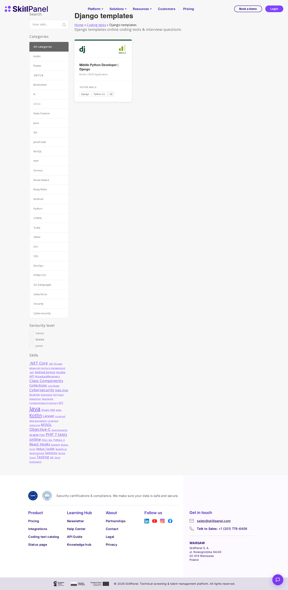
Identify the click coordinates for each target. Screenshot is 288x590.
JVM (52, 410)
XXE (52, 457)
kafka (59, 410)
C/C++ (37, 104)
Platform (94, 9)
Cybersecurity (42, 313)
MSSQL (46, 424)
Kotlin (37, 56)
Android (38, 199)
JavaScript (40, 142)
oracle (34, 435)
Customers (166, 9)
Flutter (37, 65)
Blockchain (40, 84)
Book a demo (248, 8)
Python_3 (59, 440)
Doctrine (34, 394)
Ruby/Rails (40, 189)
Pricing (188, 9)
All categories (43, 46)
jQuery (45, 410)
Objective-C (40, 429)
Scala (37, 227)
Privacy (111, 544)
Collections (38, 385)
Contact (112, 529)
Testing (43, 457)
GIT (61, 403)
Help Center (76, 529)
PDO (42, 435)
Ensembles (46, 394)
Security (39, 303)
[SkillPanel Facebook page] (170, 521)
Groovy (38, 170)
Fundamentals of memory (43, 403)
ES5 (55, 394)
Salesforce (40, 294)
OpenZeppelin (60, 430)
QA (35, 132)
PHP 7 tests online (48, 437)
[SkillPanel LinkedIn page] (146, 521)
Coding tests (96, 25)
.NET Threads (55, 363)
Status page (37, 544)
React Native (41, 180)
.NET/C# (38, 75)
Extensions (47, 399)
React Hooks (39, 444)
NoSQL (38, 151)
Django (85, 94)
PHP (36, 161)
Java (36, 123)
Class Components (46, 380)
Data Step (61, 390)
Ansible (60, 372)
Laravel (48, 416)
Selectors (51, 453)
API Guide (74, 537)
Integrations (37, 529)
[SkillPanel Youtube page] (154, 521)
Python (38, 208)
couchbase (54, 385)
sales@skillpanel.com (214, 521)
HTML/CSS (40, 275)
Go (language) (42, 284)
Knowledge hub (79, 544)
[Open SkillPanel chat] (277, 579)
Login (274, 8)
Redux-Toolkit (45, 449)
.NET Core (38, 363)
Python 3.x (99, 94)
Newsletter (75, 521)
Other (37, 237)
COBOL (38, 218)
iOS (36, 246)
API (31, 376)
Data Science (42, 113)
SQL (36, 256)
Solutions (117, 9)
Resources (141, 9)
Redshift (55, 444)
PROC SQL (47, 440)
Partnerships (116, 521)
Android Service (45, 372)
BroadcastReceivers (47, 376)
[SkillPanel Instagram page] (162, 521)
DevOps (38, 265)
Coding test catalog (43, 537)
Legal (110, 537)
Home (78, 25)
